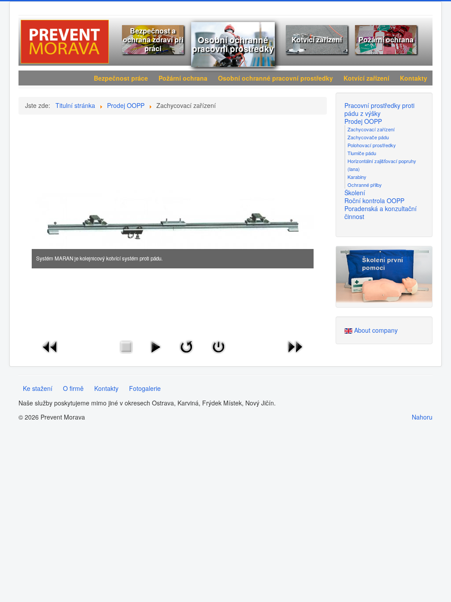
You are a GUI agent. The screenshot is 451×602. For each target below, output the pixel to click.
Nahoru (422, 416)
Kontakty (413, 78)
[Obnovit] (186, 345)
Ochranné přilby (364, 184)
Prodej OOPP (363, 121)
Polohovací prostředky (371, 145)
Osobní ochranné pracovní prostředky (233, 44)
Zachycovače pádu (368, 137)
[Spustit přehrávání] (155, 345)
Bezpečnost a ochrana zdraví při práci (153, 39)
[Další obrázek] (295, 345)
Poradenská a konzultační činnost (380, 212)
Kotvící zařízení (317, 39)
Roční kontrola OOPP (374, 200)
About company (376, 330)
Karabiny (356, 176)
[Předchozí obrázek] (50, 345)
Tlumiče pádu (361, 152)
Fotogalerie (145, 388)
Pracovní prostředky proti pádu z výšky (379, 109)
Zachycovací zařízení (371, 129)
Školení (354, 193)
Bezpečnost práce (121, 78)
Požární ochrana (386, 39)
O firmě (73, 388)
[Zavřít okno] (218, 345)
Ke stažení (37, 388)
